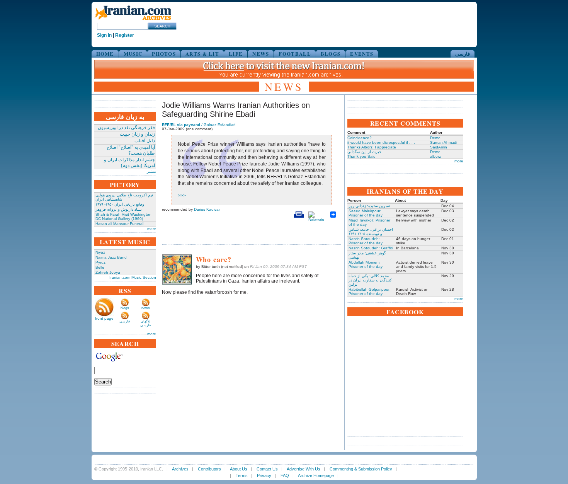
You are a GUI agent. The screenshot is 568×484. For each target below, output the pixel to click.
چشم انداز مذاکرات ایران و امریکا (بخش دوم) (129, 162)
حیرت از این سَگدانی (364, 152)
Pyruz (100, 262)
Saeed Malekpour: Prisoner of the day (366, 213)
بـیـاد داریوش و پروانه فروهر (118, 209)
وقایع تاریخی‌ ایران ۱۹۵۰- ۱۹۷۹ (119, 204)
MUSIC (133, 53)
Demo (435, 138)
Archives (180, 469)
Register (124, 35)
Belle (99, 267)
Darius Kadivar (207, 209)
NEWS (260, 53)
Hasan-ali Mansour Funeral (119, 224)
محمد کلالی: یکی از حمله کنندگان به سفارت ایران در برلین (370, 280)
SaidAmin (438, 147)
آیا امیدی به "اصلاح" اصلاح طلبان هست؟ (131, 150)
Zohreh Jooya (107, 272)
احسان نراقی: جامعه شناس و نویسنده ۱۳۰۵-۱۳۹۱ (371, 231)
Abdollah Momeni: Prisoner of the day (366, 264)
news (145, 308)
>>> (182, 195)
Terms (242, 475)
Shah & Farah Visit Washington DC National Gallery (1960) (123, 216)
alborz (435, 156)
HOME (105, 53)
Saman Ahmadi (443, 142)
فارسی (462, 53)
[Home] (133, 20)
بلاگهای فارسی (145, 323)
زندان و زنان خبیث (137, 134)
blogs (125, 308)
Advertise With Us (303, 469)
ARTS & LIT (202, 53)
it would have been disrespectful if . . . (381, 142)
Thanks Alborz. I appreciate (371, 147)
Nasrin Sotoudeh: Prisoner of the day (366, 241)
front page (104, 318)
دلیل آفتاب (144, 140)
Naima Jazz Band (111, 257)
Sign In (104, 35)
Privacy (264, 475)
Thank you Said (361, 156)
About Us (238, 469)
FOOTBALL (295, 53)
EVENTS (361, 53)
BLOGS (331, 53)
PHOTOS (164, 53)
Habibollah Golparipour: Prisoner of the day (370, 291)
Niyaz (100, 252)
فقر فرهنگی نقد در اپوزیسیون (126, 127)
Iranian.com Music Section (132, 277)
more (151, 229)
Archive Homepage (316, 475)
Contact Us (267, 469)
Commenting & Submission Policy (361, 469)
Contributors (209, 469)
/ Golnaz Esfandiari (198, 125)
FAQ (285, 475)
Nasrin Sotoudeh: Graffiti (371, 248)
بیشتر (151, 171)
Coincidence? (359, 138)
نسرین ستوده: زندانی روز (369, 206)
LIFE (236, 53)
